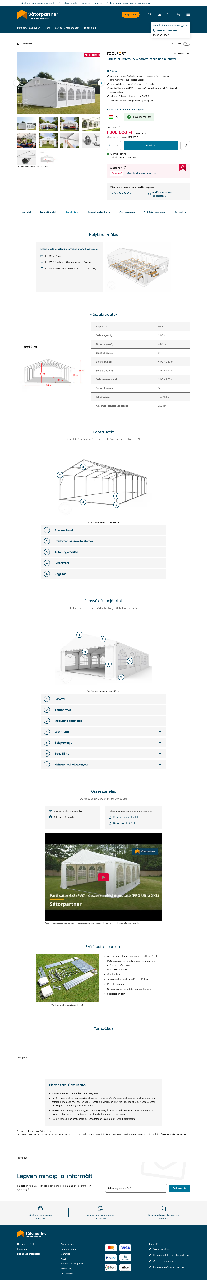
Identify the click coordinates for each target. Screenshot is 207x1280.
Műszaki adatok (48, 212)
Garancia (65, 1254)
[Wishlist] (168, 15)
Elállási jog (66, 1268)
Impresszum (67, 1273)
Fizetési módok (69, 1249)
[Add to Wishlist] (185, 145)
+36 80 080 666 (167, 30)
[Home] (19, 44)
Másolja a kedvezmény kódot (142, 173)
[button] (178, 14)
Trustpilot (22, 1057)
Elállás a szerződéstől (28, 1254)
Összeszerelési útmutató (126, 817)
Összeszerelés (127, 212)
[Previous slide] (16, 83)
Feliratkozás (179, 1188)
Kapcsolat (130, 14)
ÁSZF (64, 1258)
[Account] (159, 15)
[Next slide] (101, 83)
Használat (26, 212)
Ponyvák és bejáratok (99, 212)
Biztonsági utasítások (124, 823)
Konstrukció (72, 212)
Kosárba (151, 145)
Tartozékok (180, 212)
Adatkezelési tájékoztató (74, 1263)
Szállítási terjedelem (154, 212)
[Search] (150, 15)
